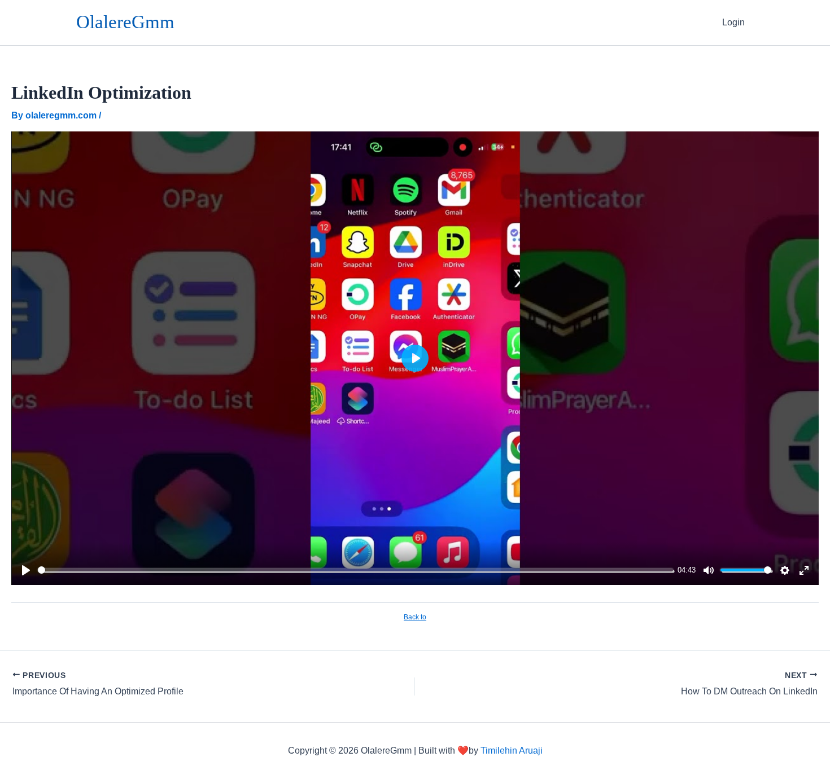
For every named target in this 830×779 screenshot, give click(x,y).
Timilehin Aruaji (511, 750)
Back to (415, 617)
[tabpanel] (415, 358)
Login (733, 22)
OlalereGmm (125, 22)
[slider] (355, 570)
